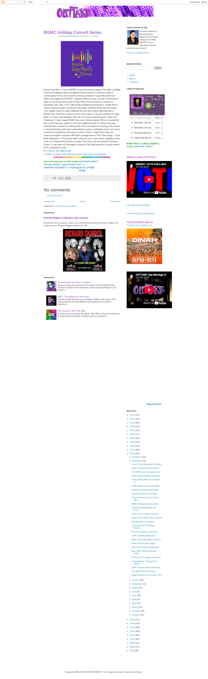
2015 (132, 620)
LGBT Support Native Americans (146, 567)
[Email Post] (54, 178)
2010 (132, 639)
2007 (132, 650)
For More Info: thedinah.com (139, 225)
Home (82, 201)
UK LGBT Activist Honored (143, 571)
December (137, 457)
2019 (132, 442)
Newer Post (49, 201)
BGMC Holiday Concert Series (145, 504)
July (134, 591)
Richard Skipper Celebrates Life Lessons (66, 218)
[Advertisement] (144, 355)
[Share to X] (64, 178)
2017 (132, 450)
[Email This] (59, 178)
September (137, 584)
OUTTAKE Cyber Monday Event (146, 472)
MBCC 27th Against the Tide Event (73, 296)
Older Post (115, 201)
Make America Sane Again (143, 543)
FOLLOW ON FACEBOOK (138, 205)
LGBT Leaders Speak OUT (144, 535)
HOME (132, 75)
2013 (132, 627)
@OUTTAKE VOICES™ (89, 161)
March (135, 607)
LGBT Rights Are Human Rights (146, 486)
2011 (132, 635)
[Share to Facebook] (67, 178)
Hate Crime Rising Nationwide (145, 490)
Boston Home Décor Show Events (147, 518)
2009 (132, 643)
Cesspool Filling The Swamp (144, 493)
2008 (132, 647)
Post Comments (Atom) (66, 206)
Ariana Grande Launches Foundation (74, 282)
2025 (132, 419)
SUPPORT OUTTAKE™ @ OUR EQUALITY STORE (69, 167)
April (134, 603)
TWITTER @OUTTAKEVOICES (141, 213)
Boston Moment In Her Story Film (146, 575)
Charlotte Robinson (70, 36)
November (137, 461)
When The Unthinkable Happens (146, 539)
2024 (132, 423)
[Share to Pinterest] (69, 178)
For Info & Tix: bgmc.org (57, 150)
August (135, 588)
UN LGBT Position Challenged (145, 547)
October (136, 580)
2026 (132, 415)
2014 (132, 623)
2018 (132, 446)
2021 (132, 434)
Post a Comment (54, 195)
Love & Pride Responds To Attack (146, 464)
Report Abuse (154, 404)
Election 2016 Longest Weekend (146, 557)
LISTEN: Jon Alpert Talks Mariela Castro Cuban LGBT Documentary (75, 154)
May (134, 599)
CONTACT (134, 82)
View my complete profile (138, 53)
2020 (132, 438)
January (136, 615)
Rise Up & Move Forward (143, 522)
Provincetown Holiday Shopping (146, 476)
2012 (132, 631)
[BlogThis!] (61, 178)
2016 (132, 453)
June (134, 595)
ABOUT (132, 79)
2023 (132, 426)
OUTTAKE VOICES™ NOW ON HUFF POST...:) (64, 165)
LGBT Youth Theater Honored (145, 514)
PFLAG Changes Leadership (144, 532)
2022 (132, 430)
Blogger (139, 672)
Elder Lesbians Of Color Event (145, 468)
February (136, 611)
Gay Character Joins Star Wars (72, 311)
